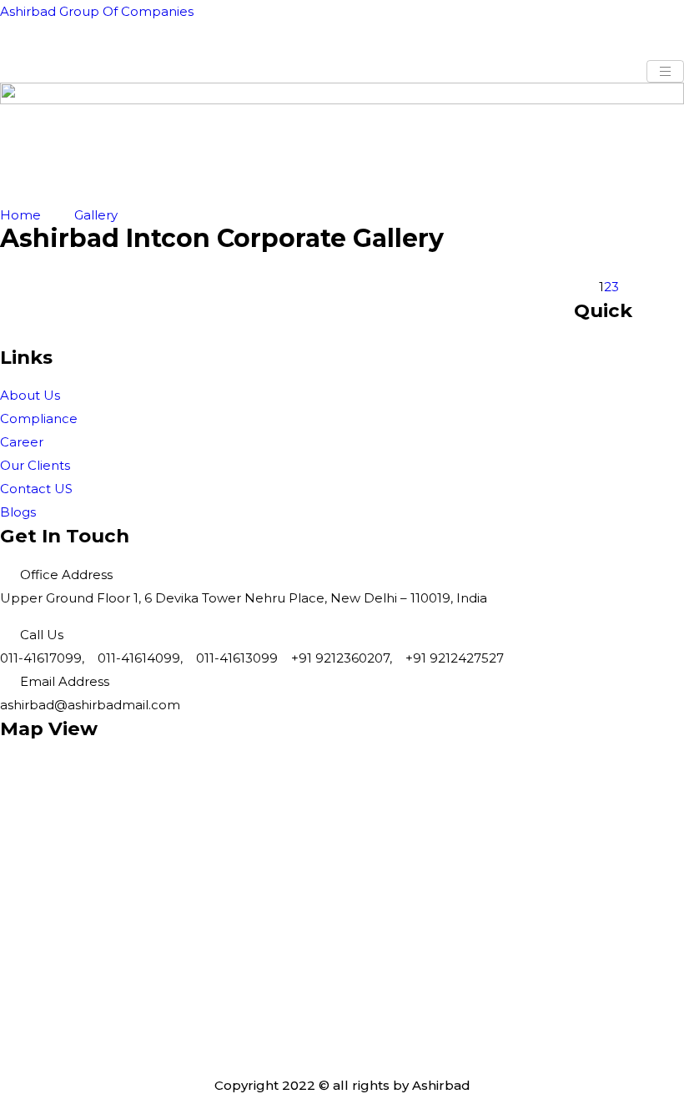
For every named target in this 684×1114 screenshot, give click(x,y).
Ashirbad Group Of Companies (97, 11)
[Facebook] (342, 965)
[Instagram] (342, 1045)
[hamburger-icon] (665, 71)
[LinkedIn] (342, 1005)
